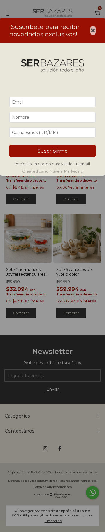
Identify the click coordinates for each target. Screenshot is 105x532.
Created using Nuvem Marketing (52, 171)
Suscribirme (53, 151)
